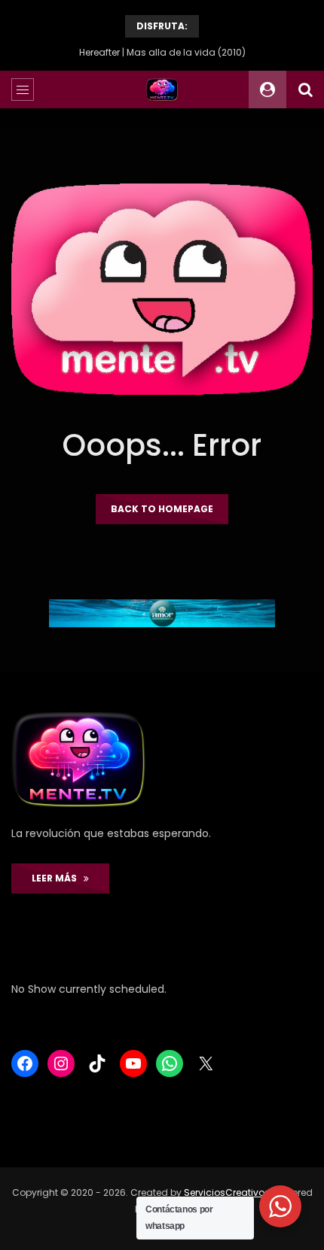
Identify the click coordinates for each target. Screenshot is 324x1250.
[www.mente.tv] (162, 89)
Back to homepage (162, 508)
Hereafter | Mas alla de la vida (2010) (162, 52)
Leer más (58, 878)
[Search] (305, 89)
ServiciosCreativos (227, 1192)
